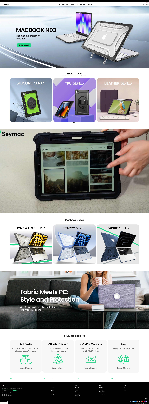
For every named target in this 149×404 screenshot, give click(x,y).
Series (77, 4)
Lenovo (67, 4)
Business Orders (53, 387)
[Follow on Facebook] (2, 395)
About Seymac (77, 387)
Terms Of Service (101, 392)
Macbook (72, 4)
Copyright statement (102, 394)
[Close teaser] (7, 401)
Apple (124, 387)
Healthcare (52, 391)
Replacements (82, 4)
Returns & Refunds (101, 391)
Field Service (52, 390)
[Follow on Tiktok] (11, 395)
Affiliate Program (77, 394)
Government (52, 394)
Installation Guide (77, 392)
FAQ (75, 391)
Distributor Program (77, 395)
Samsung (63, 4)
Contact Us (76, 390)
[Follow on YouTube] (9, 395)
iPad (59, 4)
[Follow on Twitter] (4, 395)
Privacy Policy (101, 390)
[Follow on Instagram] (6, 395)
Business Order (89, 4)
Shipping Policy (101, 387)
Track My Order (77, 396)
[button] (4, 403)
